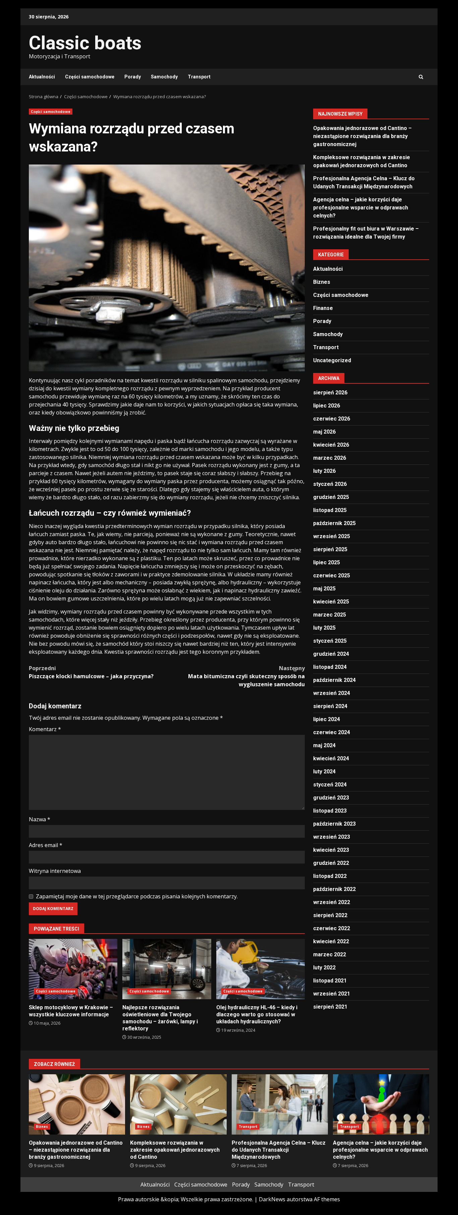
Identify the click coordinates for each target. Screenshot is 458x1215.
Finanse (323, 308)
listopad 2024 (330, 666)
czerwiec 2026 (331, 418)
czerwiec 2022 (331, 928)
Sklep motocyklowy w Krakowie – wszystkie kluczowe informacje (73, 969)
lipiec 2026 (326, 405)
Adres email (45, 845)
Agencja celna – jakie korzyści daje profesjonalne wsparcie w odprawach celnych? (360, 207)
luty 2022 (324, 967)
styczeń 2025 (330, 640)
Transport (199, 76)
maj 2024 (324, 745)
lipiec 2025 (326, 562)
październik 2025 (334, 523)
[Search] (421, 76)
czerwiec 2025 (331, 575)
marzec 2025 (329, 614)
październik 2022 (334, 889)
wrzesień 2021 (331, 993)
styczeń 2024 (330, 784)
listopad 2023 (330, 810)
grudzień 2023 (331, 797)
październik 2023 (334, 823)
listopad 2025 (330, 510)
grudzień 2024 (331, 653)
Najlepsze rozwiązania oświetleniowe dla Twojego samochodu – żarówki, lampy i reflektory (166, 969)
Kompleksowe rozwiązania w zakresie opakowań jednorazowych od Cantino (178, 1104)
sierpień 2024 (330, 706)
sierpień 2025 (330, 549)
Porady (132, 76)
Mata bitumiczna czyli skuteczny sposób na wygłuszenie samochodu (246, 676)
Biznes (321, 281)
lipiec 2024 (326, 719)
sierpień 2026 (330, 392)
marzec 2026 (329, 457)
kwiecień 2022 (331, 941)
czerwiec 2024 (331, 732)
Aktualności (42, 76)
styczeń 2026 (330, 484)
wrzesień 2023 (331, 836)
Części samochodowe (89, 76)
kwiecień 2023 (331, 849)
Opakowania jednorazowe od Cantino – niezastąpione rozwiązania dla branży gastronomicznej (362, 136)
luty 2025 (324, 627)
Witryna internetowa (55, 871)
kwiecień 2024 (331, 758)
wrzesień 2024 (331, 693)
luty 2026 (324, 470)
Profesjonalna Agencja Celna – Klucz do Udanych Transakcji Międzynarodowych (280, 1104)
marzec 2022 (329, 954)
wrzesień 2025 (331, 536)
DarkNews (272, 1199)
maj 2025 (324, 588)
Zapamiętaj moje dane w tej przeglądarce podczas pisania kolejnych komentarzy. (137, 896)
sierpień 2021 (330, 1006)
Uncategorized (332, 360)
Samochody (164, 76)
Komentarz (45, 729)
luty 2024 (324, 771)
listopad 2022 (330, 876)
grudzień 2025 (331, 497)
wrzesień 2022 (331, 902)
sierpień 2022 (330, 915)
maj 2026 (324, 431)
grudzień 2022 (331, 862)
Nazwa (39, 819)
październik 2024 (334, 680)
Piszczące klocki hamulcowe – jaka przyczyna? (91, 672)
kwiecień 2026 (331, 444)
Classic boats (85, 43)
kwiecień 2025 (331, 601)
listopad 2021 (330, 980)
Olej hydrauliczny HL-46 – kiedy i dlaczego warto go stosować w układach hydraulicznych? (260, 969)
